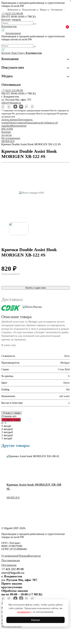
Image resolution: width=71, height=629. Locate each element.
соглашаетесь (24, 612)
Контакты (34, 555)
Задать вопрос (9, 119)
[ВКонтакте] (9, 106)
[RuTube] (21, 106)
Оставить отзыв (11, 419)
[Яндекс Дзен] (15, 106)
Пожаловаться (34, 122)
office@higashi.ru (11, 102)
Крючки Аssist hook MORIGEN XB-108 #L (34, 486)
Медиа (43, 9)
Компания (13, 9)
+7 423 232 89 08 (12, 569)
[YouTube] (33, 106)
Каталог (6, 53)
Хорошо (35, 620)
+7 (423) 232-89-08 (12, 13)
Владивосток (9, 26)
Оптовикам (56, 9)
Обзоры (23, 555)
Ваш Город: (27, 53)
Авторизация (13, 33)
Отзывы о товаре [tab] (12, 413)
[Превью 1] (19, 228)
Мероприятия (18, 125)
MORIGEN (13, 497)
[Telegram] (3, 106)
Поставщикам (10, 560)
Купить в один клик (36, 288)
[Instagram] (27, 106)
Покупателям (29, 9)
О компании (9, 555)
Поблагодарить (17, 122)
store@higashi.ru (12, 572)
